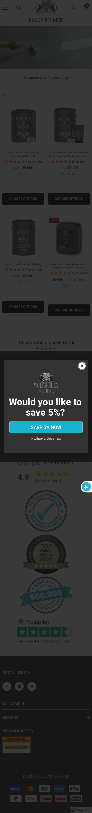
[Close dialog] (82, 366)
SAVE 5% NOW (46, 427)
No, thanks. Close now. (46, 438)
